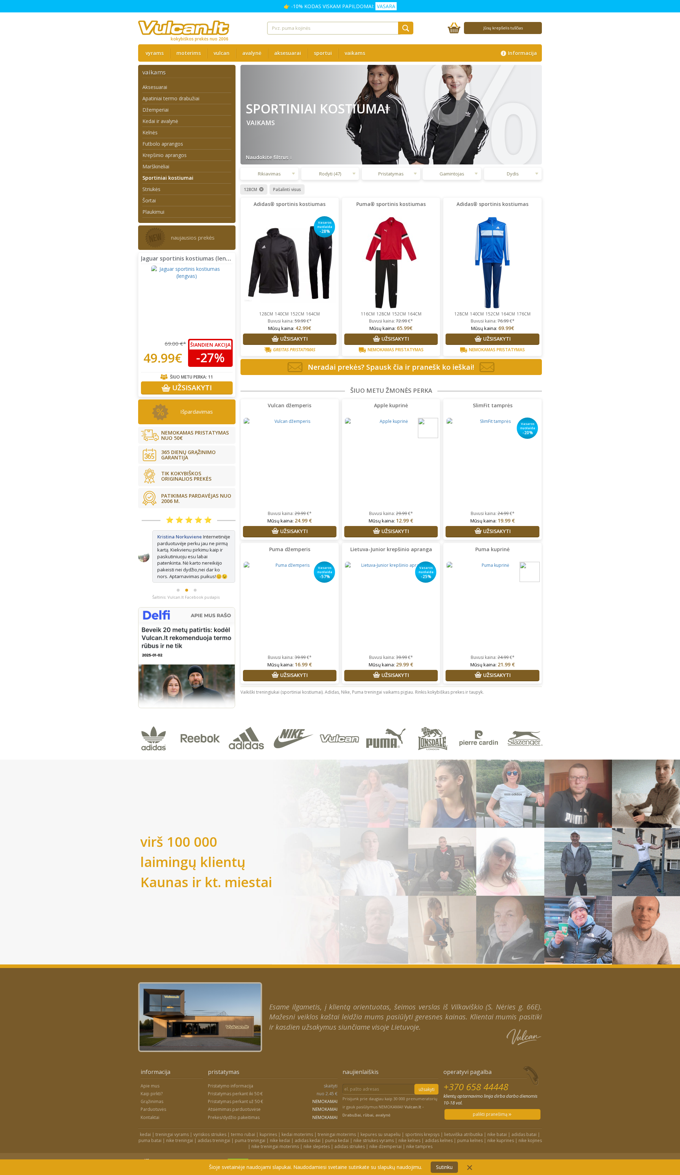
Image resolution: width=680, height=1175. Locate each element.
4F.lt (356, 1145)
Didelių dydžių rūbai (386, 1145)
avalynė (251, 53)
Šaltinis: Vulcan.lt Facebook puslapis (186, 570)
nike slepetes (317, 1128)
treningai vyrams (172, 1116)
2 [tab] (186, 564)
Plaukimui (153, 211)
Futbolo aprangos (162, 143)
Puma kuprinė (492, 549)
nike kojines (530, 1122)
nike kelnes (409, 1122)
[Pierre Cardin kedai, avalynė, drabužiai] (480, 737)
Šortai (149, 200)
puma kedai (337, 1122)
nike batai (497, 1116)
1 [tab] (178, 564)
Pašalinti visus (287, 190)
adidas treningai (214, 1122)
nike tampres (419, 1128)
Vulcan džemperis (289, 405)
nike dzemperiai (385, 1128)
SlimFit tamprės (492, 405)
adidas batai (524, 1116)
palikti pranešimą (491, 1096)
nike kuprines (500, 1122)
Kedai (443, 1145)
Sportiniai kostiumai (167, 177)
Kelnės (150, 132)
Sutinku (444, 1167)
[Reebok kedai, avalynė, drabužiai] (201, 737)
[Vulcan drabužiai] (341, 737)
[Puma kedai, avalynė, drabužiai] (387, 737)
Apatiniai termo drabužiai (170, 98)
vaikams (355, 53)
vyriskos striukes (209, 1116)
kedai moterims (297, 1116)
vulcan (222, 53)
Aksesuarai (154, 87)
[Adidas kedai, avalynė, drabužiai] (248, 737)
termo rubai (243, 1116)
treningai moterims (337, 1116)
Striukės (151, 189)
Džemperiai (155, 109)
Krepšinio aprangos (164, 155)
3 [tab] (195, 564)
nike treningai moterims (275, 1128)
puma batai (150, 1122)
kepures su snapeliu (381, 1116)
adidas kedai (308, 1122)
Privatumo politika (473, 1145)
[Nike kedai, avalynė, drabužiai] (294, 737)
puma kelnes (470, 1122)
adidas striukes (349, 1128)
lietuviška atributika (463, 1116)
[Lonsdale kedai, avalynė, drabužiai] (433, 737)
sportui (323, 53)
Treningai (422, 1145)
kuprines (268, 1116)
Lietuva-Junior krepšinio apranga (391, 549)
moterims (188, 53)
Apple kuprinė (391, 405)
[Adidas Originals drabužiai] (155, 737)
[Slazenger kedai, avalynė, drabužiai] (525, 737)
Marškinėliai (155, 166)
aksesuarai (287, 53)
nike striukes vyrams (373, 1122)
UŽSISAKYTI (191, 387)
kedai (145, 1116)
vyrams (155, 53)
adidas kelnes (439, 1122)
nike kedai (280, 1122)
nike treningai (179, 1122)
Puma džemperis (289, 549)
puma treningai (250, 1122)
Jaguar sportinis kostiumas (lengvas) (191, 258)
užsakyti (427, 1071)
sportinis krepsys (422, 1116)
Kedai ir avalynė (160, 121)
